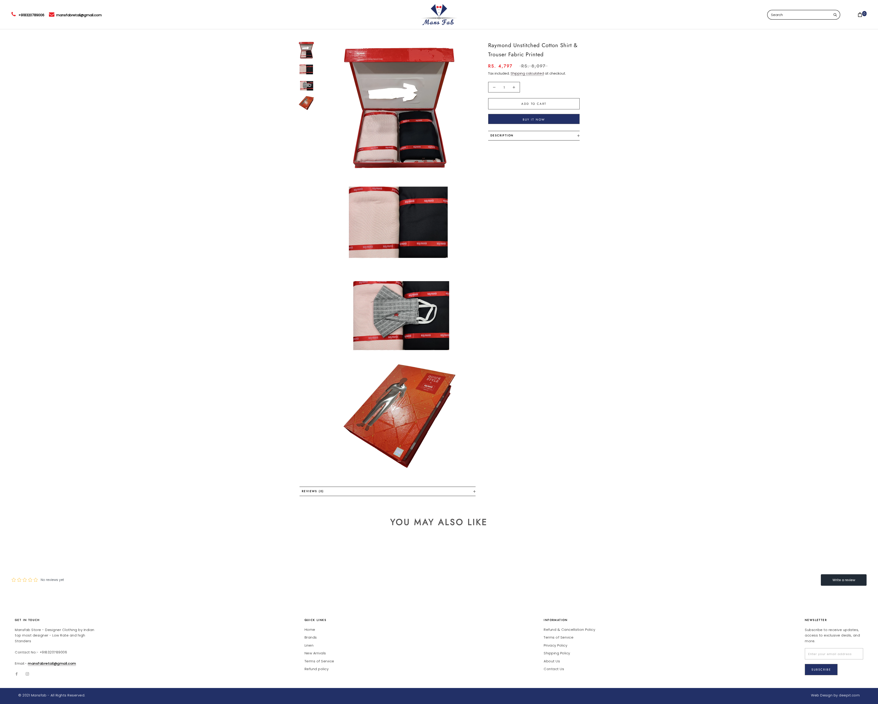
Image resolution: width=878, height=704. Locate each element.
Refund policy (317, 668)
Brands (311, 637)
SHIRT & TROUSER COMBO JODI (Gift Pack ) (200, 14)
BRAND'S (133, 14)
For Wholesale (331, 14)
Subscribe (821, 669)
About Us (552, 661)
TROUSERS (292, 14)
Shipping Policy (557, 653)
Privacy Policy (555, 645)
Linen (309, 645)
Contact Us (554, 668)
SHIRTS (265, 14)
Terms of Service (319, 661)
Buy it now (534, 119)
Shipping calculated (527, 73)
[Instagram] (27, 674)
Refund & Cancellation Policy (569, 629)
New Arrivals (315, 653)
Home (310, 629)
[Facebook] (16, 674)
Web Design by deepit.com (835, 695)
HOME (108, 14)
